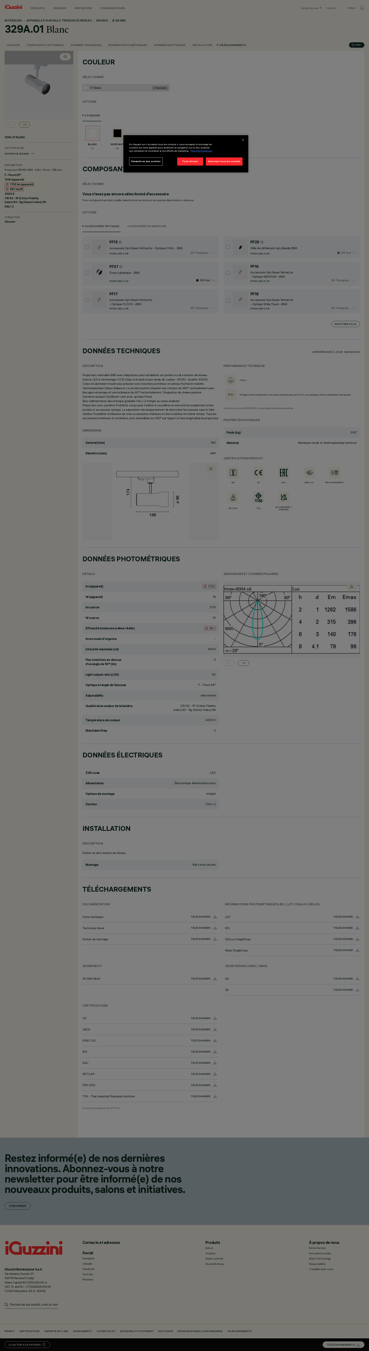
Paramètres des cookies (146, 161)
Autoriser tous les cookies (224, 161)
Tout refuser (190, 161)
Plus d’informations (201, 151)
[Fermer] (243, 140)
